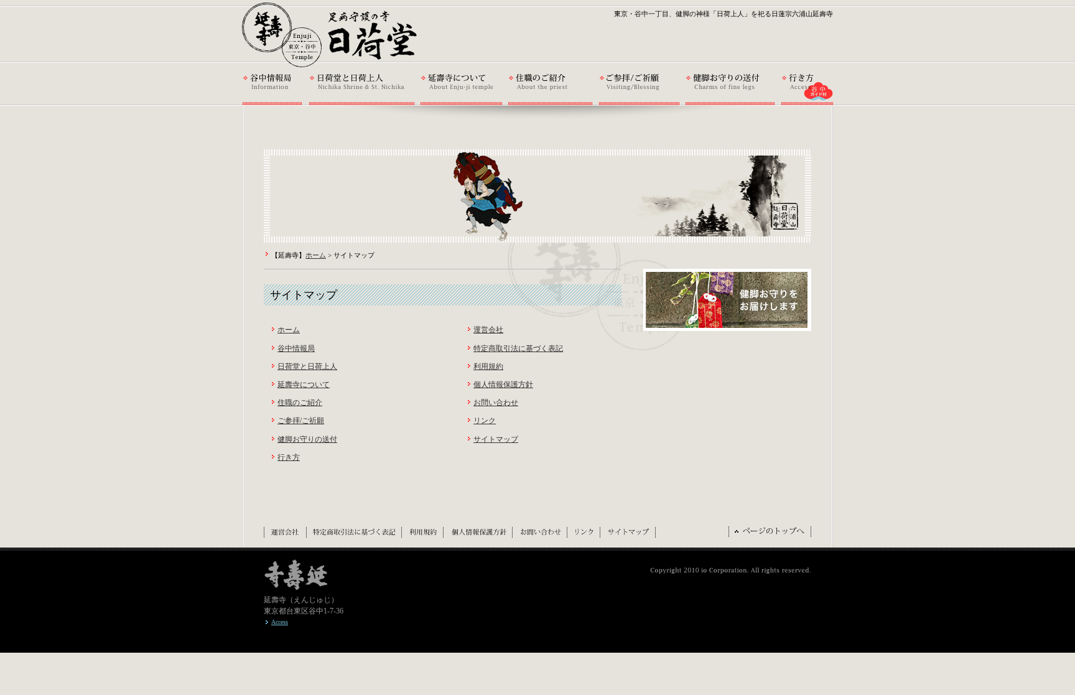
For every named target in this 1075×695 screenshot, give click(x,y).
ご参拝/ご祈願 (300, 420)
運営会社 (488, 329)
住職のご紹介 (299, 402)
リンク (484, 420)
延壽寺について (303, 384)
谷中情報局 (296, 348)
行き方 (288, 457)
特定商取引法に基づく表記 (518, 348)
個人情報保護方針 (503, 384)
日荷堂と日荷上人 (307, 366)
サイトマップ (495, 439)
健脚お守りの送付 (307, 439)
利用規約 (488, 366)
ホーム (315, 255)
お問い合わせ (495, 402)
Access (279, 621)
